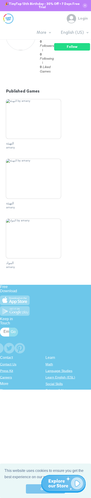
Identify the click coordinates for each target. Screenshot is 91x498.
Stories (51, 403)
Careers (6, 377)
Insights (5, 410)
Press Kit (6, 371)
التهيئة (10, 143)
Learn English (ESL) (60, 377)
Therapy (52, 423)
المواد (10, 263)
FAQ (3, 403)
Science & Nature (58, 390)
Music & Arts (55, 410)
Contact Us (8, 364)
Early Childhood (57, 397)
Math (49, 364)
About (4, 397)
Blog (3, 390)
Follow (72, 47)
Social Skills (54, 384)
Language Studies (59, 371)
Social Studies (56, 416)
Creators (6, 416)
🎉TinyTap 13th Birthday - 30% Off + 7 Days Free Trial (42, 5)
